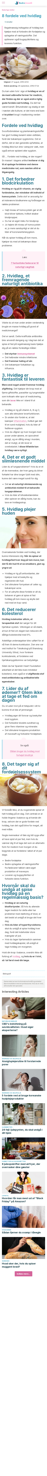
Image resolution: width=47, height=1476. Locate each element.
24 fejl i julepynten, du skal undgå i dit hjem (22, 1131)
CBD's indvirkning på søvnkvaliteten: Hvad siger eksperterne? (18, 1027)
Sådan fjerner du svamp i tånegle (21, 1232)
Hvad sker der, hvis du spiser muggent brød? (19, 1265)
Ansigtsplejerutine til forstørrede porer (21, 1063)
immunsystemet (26, 353)
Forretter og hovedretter (14, 1161)
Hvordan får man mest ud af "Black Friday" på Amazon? (22, 1200)
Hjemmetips (7, 1127)
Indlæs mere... (23, 1274)
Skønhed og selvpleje (11, 1059)
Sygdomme (6, 1230)
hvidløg (16, 956)
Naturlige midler (8, 10)
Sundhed (5, 1261)
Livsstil (5, 1196)
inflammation (20, 421)
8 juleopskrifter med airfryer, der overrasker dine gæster (21, 1166)
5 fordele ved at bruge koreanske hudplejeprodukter (21, 1097)
